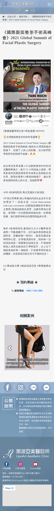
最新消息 (23, 16)
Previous (10, 348)
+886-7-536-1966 (34, 290)
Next (44, 348)
